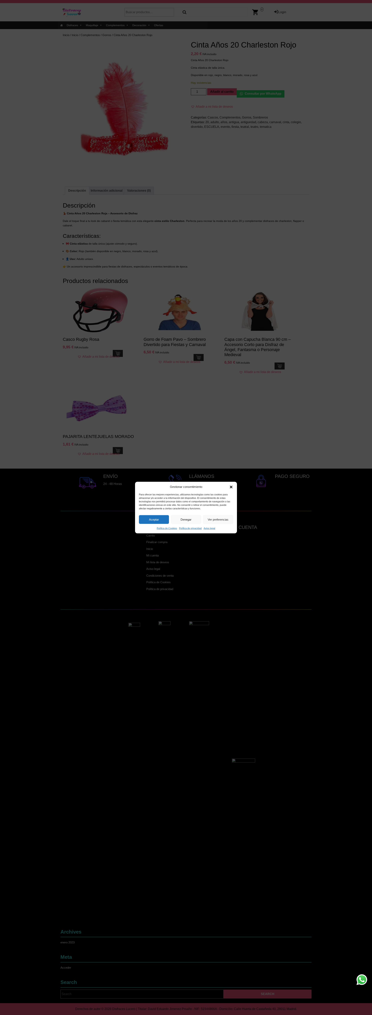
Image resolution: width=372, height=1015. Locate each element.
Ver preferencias (218, 519)
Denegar (186, 519)
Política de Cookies (167, 528)
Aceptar (154, 519)
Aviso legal (209, 528)
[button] (231, 487)
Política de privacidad (190, 528)
